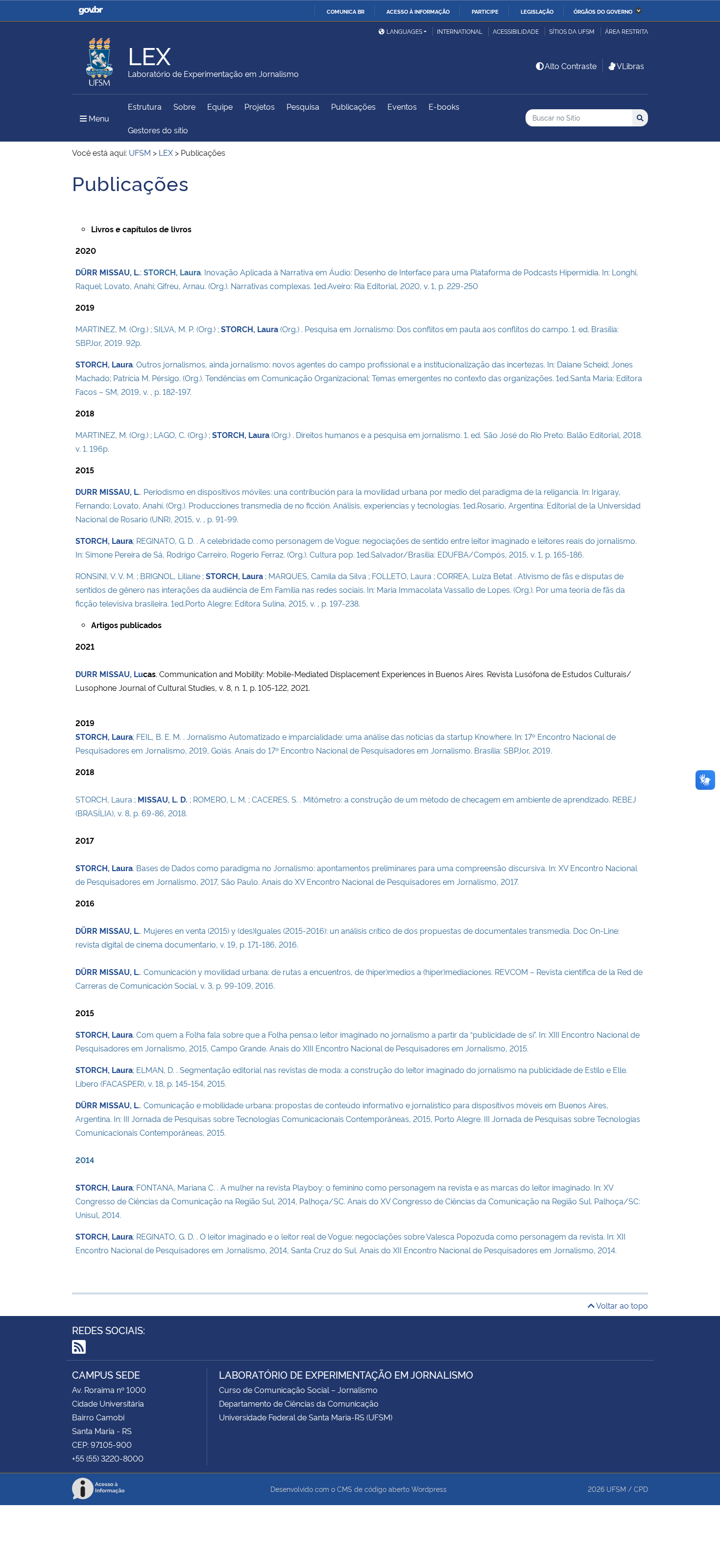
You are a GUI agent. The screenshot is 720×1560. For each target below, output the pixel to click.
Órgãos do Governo (603, 11)
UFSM (616, 1488)
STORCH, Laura (249, 328)
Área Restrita (626, 31)
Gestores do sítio (158, 129)
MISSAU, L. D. (163, 799)
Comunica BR (345, 11)
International (459, 31)
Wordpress (429, 1488)
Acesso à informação (418, 11)
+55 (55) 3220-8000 (108, 1458)
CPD (641, 1488)
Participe (485, 11)
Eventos (402, 106)
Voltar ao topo (621, 1305)
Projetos (259, 106)
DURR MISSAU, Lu (109, 673)
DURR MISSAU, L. (107, 491)
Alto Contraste (571, 65)
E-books (444, 106)
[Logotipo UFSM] (100, 59)
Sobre (184, 106)
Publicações (353, 106)
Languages (404, 31)
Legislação (537, 11)
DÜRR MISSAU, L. (107, 272)
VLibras (630, 65)
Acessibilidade (516, 31)
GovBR (90, 10)
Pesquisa (303, 106)
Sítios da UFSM (572, 31)
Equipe (220, 106)
